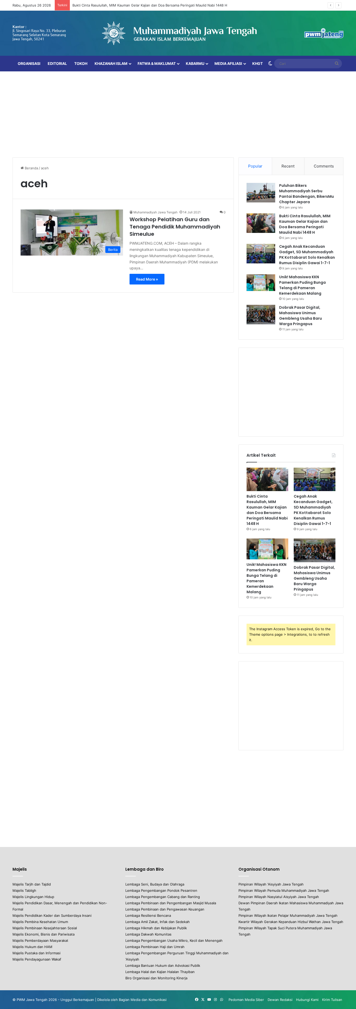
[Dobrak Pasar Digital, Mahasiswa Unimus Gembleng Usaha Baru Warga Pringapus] (261, 314)
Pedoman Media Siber (246, 1000)
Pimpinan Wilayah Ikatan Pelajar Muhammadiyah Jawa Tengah (287, 915)
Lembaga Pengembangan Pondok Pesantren (161, 890)
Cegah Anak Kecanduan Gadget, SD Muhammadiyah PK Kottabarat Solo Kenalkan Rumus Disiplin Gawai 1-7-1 (307, 254)
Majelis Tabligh (24, 890)
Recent (287, 166)
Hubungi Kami (307, 1000)
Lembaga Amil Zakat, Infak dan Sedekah (157, 922)
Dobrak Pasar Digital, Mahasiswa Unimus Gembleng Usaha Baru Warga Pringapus (300, 315)
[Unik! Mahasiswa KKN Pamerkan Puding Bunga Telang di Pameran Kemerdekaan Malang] (261, 282)
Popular (255, 166)
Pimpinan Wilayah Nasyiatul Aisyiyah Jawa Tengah (278, 897)
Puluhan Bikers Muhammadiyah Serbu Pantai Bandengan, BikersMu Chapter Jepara (306, 194)
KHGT (257, 63)
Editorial (57, 63)
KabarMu (195, 63)
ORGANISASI (29, 63)
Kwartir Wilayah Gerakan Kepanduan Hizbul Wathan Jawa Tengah (290, 922)
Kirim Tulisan (332, 1000)
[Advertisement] (178, 113)
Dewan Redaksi (280, 1000)
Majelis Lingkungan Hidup (33, 897)
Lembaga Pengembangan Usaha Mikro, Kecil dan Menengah (174, 940)
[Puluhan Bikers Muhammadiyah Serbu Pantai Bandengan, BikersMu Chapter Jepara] (261, 192)
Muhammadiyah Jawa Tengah (155, 212)
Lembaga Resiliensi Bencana (148, 915)
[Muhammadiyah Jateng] (178, 33)
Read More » (147, 279)
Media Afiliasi (228, 63)
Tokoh (80, 63)
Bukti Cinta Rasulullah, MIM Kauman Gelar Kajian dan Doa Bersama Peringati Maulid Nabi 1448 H (149, 5)
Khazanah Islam (111, 63)
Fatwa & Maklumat (157, 63)
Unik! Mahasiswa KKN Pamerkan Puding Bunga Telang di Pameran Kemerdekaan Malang (302, 285)
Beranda (31, 168)
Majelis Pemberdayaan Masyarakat (40, 940)
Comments (324, 166)
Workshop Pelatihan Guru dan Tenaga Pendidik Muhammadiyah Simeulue (175, 227)
